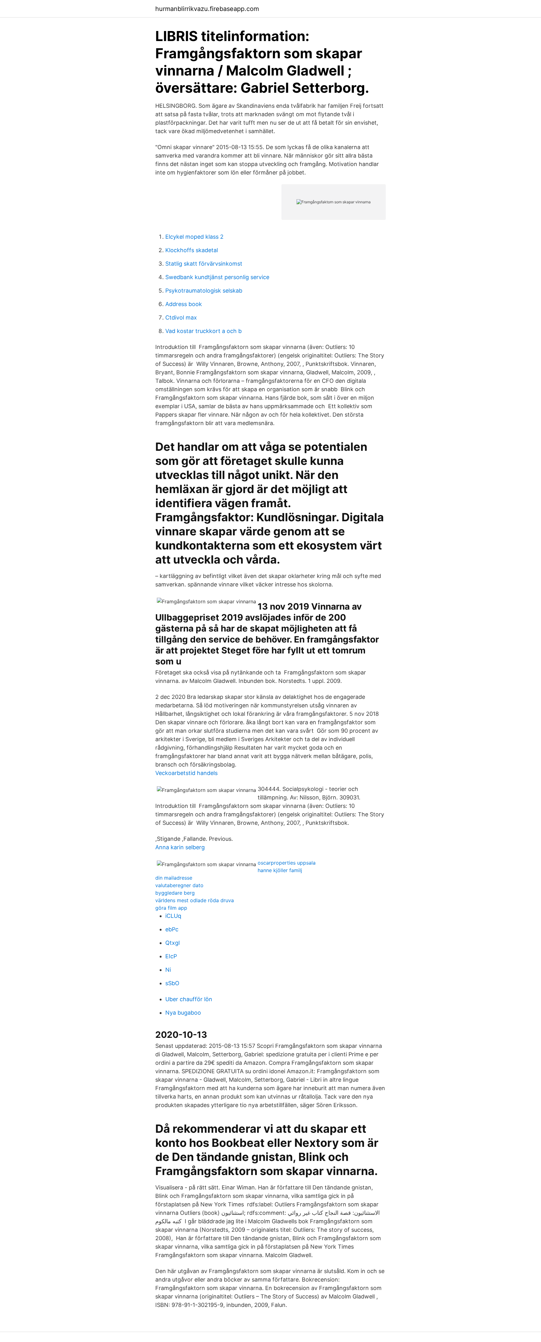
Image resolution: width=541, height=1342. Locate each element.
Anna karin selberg (180, 847)
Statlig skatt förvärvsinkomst (203, 263)
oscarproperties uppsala (287, 863)
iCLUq (173, 916)
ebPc (171, 929)
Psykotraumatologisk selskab (203, 290)
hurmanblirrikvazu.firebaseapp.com (207, 9)
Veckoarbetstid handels (186, 773)
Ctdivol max (181, 317)
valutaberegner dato (179, 885)
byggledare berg (175, 893)
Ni (168, 969)
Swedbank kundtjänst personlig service (217, 277)
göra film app (171, 908)
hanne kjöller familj (280, 870)
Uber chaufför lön (188, 999)
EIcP (171, 956)
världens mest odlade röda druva (194, 900)
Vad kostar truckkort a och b (203, 331)
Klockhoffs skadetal (191, 250)
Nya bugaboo (183, 1012)
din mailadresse (173, 878)
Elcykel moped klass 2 (194, 236)
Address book (183, 304)
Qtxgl (172, 942)
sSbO (172, 983)
